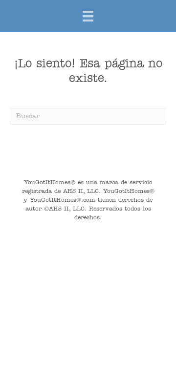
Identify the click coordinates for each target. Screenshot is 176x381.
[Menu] (88, 16)
